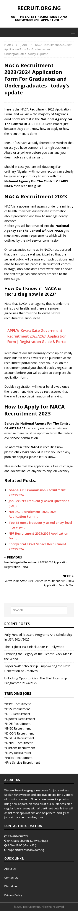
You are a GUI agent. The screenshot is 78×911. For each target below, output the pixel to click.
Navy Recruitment (18, 753)
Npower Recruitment (20, 719)
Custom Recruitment (20, 748)
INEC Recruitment (18, 728)
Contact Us (11, 878)
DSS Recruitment (18, 709)
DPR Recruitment (18, 714)
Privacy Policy (13, 895)
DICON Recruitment (20, 733)
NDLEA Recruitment (20, 738)
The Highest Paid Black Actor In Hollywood (34, 647)
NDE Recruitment (18, 724)
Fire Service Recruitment (23, 762)
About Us (10, 869)
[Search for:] (39, 610)
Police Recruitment (19, 758)
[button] (72, 32)
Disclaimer (11, 886)
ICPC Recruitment (18, 704)
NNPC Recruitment (19, 743)
